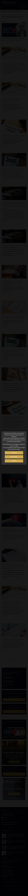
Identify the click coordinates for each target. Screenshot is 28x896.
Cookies (14, 460)
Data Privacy (14, 456)
